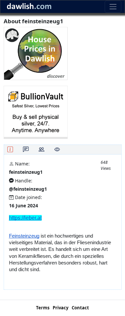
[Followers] (41, 149)
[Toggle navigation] (113, 6)
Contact (80, 308)
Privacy (60, 308)
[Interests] (57, 149)
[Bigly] (36, 53)
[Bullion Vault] (36, 112)
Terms (42, 308)
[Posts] (26, 149)
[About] (10, 149)
